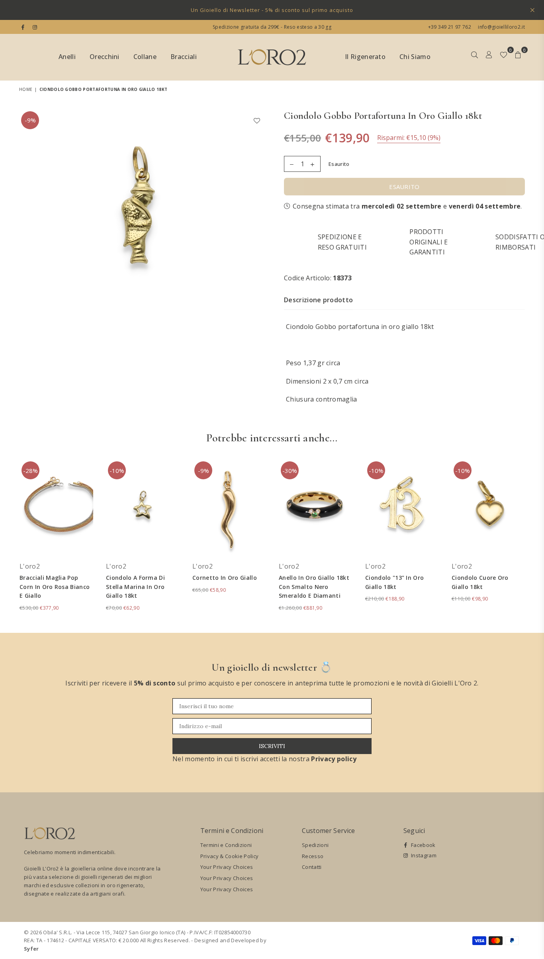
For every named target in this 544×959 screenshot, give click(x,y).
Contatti (312, 866)
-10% (117, 471)
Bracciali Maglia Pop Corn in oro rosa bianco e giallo (55, 586)
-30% (289, 471)
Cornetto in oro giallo (224, 577)
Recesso (312, 856)
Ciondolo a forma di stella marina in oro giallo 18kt (135, 586)
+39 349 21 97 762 (449, 27)
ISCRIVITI (272, 746)
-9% (30, 120)
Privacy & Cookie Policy (229, 856)
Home (25, 89)
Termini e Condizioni (226, 845)
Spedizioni (315, 845)
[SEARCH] (474, 57)
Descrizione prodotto (318, 299)
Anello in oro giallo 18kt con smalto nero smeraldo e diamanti (314, 586)
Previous (8, 540)
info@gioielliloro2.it (501, 27)
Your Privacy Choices (226, 866)
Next (536, 540)
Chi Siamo (415, 56)
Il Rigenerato (365, 56)
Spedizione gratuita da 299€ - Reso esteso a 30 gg (272, 27)
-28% (30, 471)
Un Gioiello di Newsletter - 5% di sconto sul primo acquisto (272, 10)
